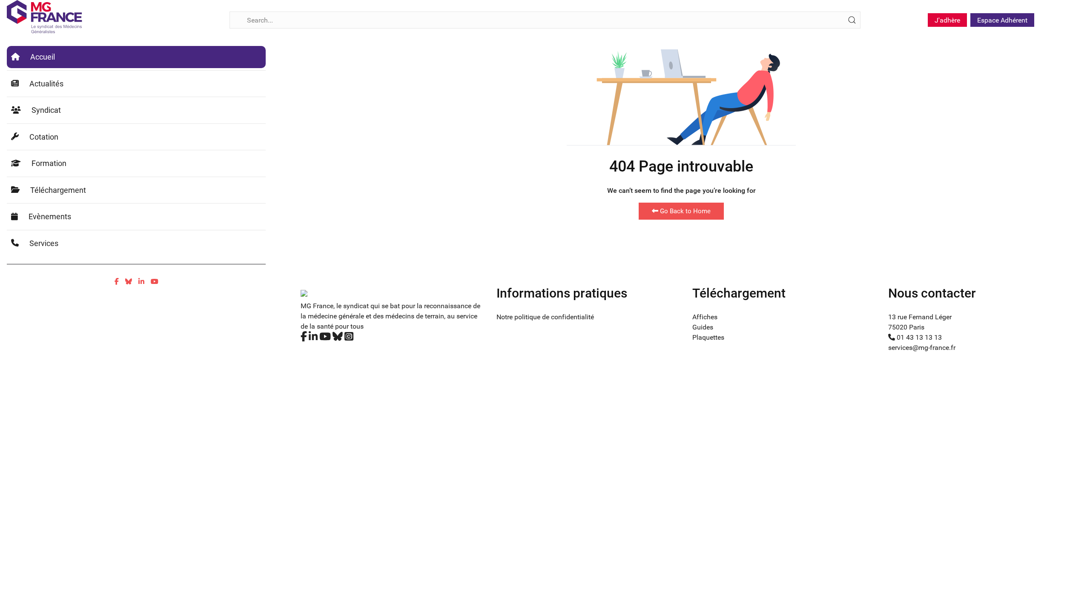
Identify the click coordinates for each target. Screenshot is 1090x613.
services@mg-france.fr (921, 348)
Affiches (704, 317)
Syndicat (46, 110)
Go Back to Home (684, 211)
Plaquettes (708, 337)
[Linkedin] (141, 282)
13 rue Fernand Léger (920, 317)
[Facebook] (117, 282)
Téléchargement (58, 190)
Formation (49, 163)
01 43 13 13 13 (918, 337)
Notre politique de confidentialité (545, 317)
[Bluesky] (128, 282)
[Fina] (44, 16)
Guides (702, 327)
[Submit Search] (852, 20)
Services (43, 243)
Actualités (46, 83)
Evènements (50, 216)
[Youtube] (154, 282)
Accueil (42, 56)
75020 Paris (906, 327)
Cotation (43, 136)
